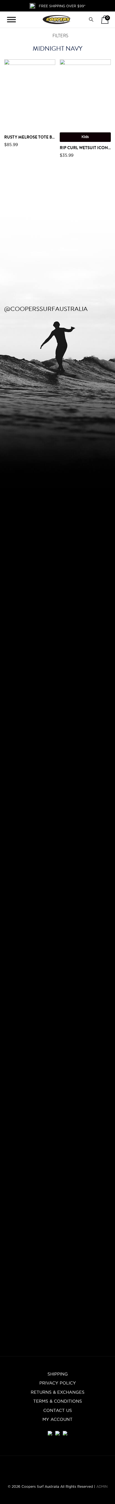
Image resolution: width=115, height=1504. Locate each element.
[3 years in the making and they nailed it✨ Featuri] (47, 823)
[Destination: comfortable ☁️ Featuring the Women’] (9, 577)
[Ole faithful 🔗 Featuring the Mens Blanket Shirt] (67, 641)
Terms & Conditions (57, 1401)
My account (57, 1420)
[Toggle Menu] (11, 19)
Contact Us (57, 1411)
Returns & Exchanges (58, 1392)
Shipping (57, 1374)
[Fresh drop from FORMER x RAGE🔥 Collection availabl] (28, 429)
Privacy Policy (57, 1383)
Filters (60, 36)
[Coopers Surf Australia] (57, 19)
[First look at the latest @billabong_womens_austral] (105, 382)
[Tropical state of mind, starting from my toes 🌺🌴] (86, 688)
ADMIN (101, 1486)
